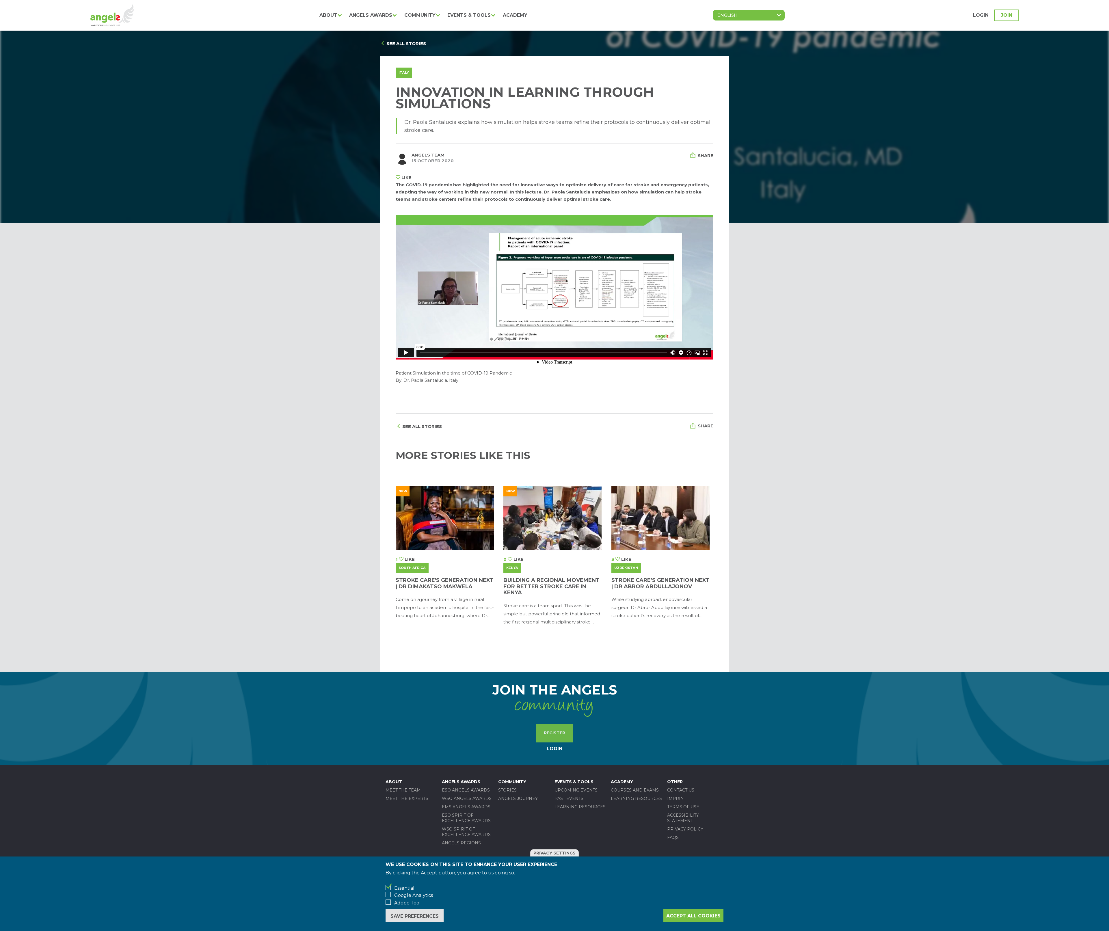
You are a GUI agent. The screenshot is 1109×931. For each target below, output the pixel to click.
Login (981, 15)
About (328, 15)
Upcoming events (576, 790)
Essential (404, 888)
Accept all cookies (693, 916)
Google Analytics (413, 895)
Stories (507, 790)
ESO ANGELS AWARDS (466, 790)
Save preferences (414, 916)
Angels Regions (461, 843)
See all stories (406, 43)
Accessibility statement (683, 818)
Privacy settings (554, 853)
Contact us (680, 790)
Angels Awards (370, 15)
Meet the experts (407, 798)
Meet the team (403, 790)
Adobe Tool (407, 903)
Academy (515, 15)
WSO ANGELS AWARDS (467, 798)
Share (705, 155)
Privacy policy (685, 829)
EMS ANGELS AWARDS (466, 806)
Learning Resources (580, 806)
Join (1006, 15)
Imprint (676, 798)
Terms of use (683, 806)
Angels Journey (518, 798)
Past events (568, 798)
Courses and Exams (635, 790)
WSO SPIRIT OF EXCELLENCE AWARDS (466, 831)
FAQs (673, 837)
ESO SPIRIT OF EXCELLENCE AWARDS (466, 818)
